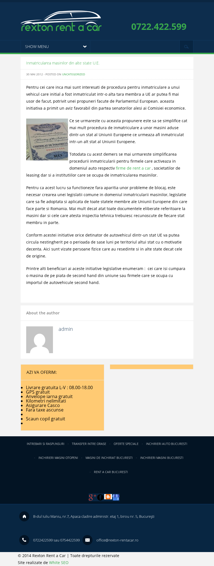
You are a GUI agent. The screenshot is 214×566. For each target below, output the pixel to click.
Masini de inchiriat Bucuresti (109, 458)
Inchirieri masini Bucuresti (161, 458)
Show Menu (37, 46)
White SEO (59, 562)
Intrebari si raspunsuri (45, 444)
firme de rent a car (133, 168)
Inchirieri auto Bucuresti (166, 444)
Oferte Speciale (126, 444)
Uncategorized (73, 74)
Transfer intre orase (89, 444)
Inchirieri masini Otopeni (58, 458)
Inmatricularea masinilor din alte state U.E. (62, 63)
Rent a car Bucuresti (111, 472)
